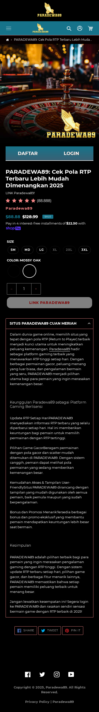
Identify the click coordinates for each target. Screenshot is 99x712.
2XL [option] (69, 250)
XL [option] (55, 250)
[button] (8, 28)
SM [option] (13, 250)
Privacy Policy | (39, 702)
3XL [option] (84, 250)
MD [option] (27, 250)
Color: (24, 260)
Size (10, 241)
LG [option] (41, 250)
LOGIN (71, 153)
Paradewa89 (59, 349)
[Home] (7, 39)
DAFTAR (28, 153)
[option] (14, 271)
